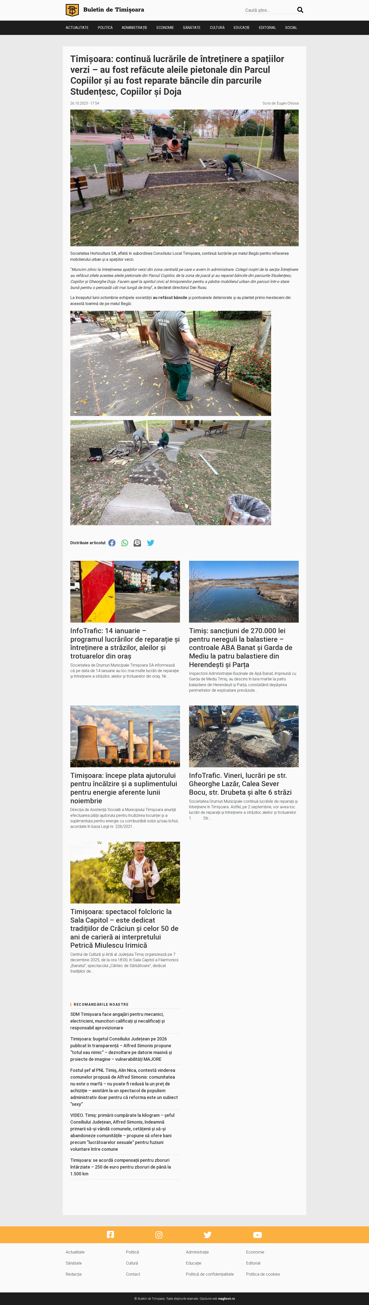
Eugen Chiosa (288, 103)
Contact (133, 1274)
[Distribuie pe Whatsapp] (124, 543)
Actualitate (77, 28)
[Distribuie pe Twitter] (150, 543)
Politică (105, 28)
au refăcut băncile (170, 297)
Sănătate (192, 28)
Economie (165, 28)
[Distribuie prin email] (137, 543)
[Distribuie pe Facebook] (112, 543)
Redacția (74, 1274)
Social (291, 28)
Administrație (134, 28)
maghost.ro (226, 1298)
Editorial (267, 28)
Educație (242, 28)
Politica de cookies (263, 1274)
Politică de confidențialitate (210, 1274)
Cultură (217, 28)
